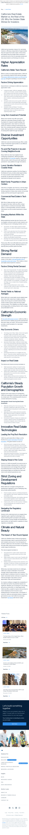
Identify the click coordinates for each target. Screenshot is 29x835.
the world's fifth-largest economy (10, 319)
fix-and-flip (12, 158)
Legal (6, 812)
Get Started (10, 597)
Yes (21, 4)
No (22, 4)
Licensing (16, 812)
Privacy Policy (10, 812)
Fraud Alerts (21, 812)
